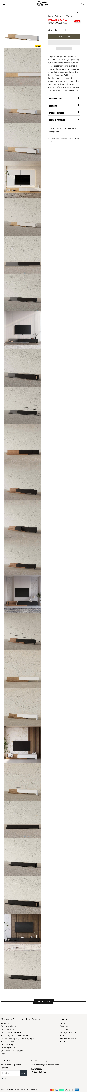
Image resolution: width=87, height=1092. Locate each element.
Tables (63, 1035)
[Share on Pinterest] (80, 13)
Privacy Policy (7, 1045)
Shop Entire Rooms (68, 1038)
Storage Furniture (68, 1032)
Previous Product (67, 139)
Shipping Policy (8, 1048)
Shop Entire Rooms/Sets (12, 1051)
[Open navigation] (4, 3)
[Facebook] (2, 1078)
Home (62, 1023)
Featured (64, 1026)
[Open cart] (82, 3)
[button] (64, 42)
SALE (62, 1041)
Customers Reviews (9, 1026)
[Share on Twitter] (78, 13)
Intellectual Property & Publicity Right (17, 1038)
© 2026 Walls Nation (10, 1089)
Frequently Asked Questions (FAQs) (16, 1035)
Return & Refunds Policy (11, 1032)
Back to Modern (53, 139)
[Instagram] (6, 1078)
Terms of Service (8, 1041)
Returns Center (8, 1029)
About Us (5, 1023)
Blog (3, 1054)
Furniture (64, 1029)
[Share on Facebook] (75, 13)
